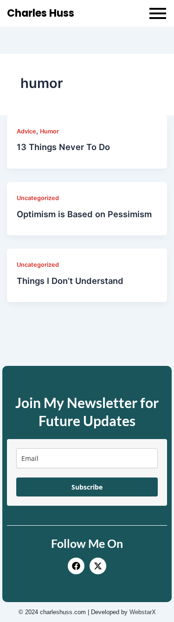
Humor (49, 131)
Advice (26, 131)
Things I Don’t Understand (70, 281)
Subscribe (87, 487)
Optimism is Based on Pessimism (84, 214)
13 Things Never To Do (63, 147)
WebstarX (142, 612)
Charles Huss (40, 13)
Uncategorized (38, 198)
